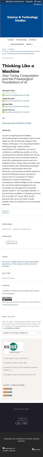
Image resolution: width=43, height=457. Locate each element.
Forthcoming (21, 40)
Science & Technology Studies (22, 18)
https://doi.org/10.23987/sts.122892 (16, 123)
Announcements (17, 44)
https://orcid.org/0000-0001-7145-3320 (17, 112)
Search (39, 4)
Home (4, 49)
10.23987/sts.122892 (12, 328)
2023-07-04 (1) (12, 243)
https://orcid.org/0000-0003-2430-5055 (17, 95)
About (29, 44)
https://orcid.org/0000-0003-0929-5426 (17, 106)
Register (29, 1)
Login (38, 1)
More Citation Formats (16, 333)
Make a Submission (16, 1)
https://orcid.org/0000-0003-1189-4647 (17, 101)
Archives (32, 40)
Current (10, 40)
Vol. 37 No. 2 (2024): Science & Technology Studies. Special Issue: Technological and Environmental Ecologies (21, 52)
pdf (6, 212)
